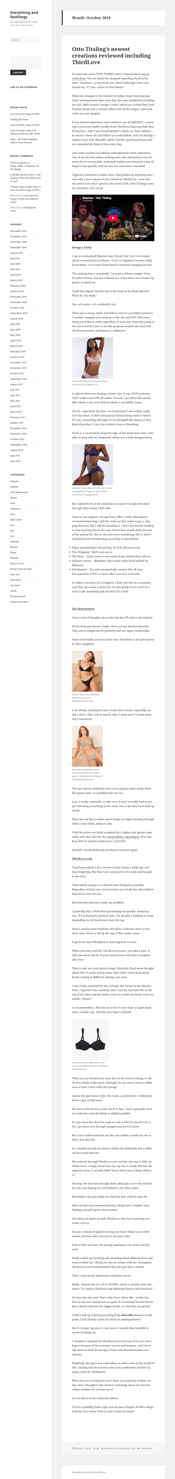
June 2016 (15, 461)
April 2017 (15, 406)
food (12, 503)
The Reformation (83, 609)
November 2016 (18, 433)
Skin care (15, 574)
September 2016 (18, 444)
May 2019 (15, 269)
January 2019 (17, 291)
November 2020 (18, 236)
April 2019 (15, 274)
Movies (14, 547)
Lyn (12, 536)
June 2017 (15, 395)
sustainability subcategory (123, 837)
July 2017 (15, 389)
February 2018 (17, 351)
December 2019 (18, 241)
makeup (14, 541)
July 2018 (15, 324)
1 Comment (146, 1448)
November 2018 (18, 302)
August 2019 (16, 252)
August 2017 (16, 384)
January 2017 (17, 422)
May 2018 (15, 335)
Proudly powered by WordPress (89, 1472)
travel (13, 590)
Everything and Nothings (24, 14)
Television (15, 579)
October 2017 (17, 373)
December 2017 (18, 362)
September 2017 (18, 378)
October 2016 (17, 439)
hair (12, 514)
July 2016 (15, 455)
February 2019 (17, 285)
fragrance (15, 508)
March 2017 (16, 411)
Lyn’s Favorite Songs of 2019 (24, 124)
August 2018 (16, 318)
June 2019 (15, 263)
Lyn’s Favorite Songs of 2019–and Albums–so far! (24, 199)
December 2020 (18, 230)
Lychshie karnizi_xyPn (22, 174)
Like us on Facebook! (23, 87)
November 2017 (18, 367)
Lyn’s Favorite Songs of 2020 (24, 113)
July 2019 (15, 258)
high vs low (16, 519)
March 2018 (16, 346)
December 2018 (18, 296)
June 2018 (15, 329)
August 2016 (16, 450)
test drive (15, 585)
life (12, 530)
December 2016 (18, 428)
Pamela (14, 557)
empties (14, 481)
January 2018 (17, 357)
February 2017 (17, 417)
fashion (14, 486)
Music (13, 552)
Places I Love (17, 563)
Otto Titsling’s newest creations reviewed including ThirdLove (111, 55)
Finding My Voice (19, 119)
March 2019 (16, 280)
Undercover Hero (19, 601)
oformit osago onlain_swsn (24, 186)
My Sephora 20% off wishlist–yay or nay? (25, 178)
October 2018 (17, 307)
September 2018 (18, 313)
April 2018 (15, 340)
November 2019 (18, 247)
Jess (12, 525)
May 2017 (15, 400)
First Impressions (19, 492)
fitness (13, 497)
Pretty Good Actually (21, 568)
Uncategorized (17, 596)
